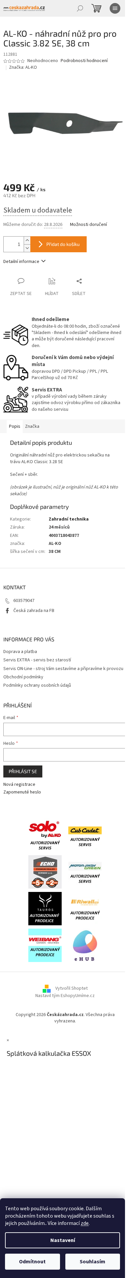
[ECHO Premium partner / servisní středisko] (45, 871)
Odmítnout (32, 1261)
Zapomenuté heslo (22, 792)
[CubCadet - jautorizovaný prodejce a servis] (85, 835)
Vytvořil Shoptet (71, 988)
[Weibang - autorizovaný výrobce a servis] (45, 945)
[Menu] (115, 8)
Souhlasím (92, 1261)
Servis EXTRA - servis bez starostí (37, 660)
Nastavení (62, 1240)
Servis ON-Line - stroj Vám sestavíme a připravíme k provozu (63, 668)
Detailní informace (21, 261)
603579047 (23, 600)
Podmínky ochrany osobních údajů (37, 685)
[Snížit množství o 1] (27, 248)
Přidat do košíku (63, 244)
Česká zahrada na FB (33, 610)
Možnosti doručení (88, 225)
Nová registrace (19, 784)
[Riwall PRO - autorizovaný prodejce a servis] (85, 908)
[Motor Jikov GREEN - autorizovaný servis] (85, 871)
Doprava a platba (20, 651)
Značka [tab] (32, 426)
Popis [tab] (14, 426)
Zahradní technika (69, 519)
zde (85, 1223)
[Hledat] (80, 8)
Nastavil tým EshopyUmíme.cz (65, 995)
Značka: (23, 67)
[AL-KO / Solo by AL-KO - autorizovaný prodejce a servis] (45, 835)
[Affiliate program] (85, 945)
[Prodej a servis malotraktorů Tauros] (45, 908)
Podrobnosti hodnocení (84, 61)
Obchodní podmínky (23, 677)
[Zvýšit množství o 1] (27, 240)
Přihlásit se (23, 771)
